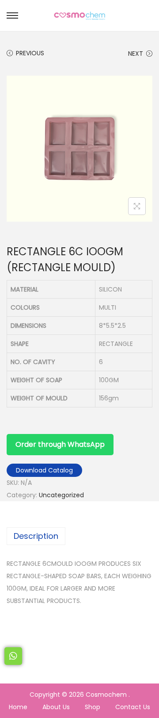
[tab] (79, 536)
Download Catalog (44, 470)
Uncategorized (61, 495)
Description (36, 535)
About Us (56, 707)
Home (18, 707)
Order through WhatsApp (60, 444)
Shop (92, 707)
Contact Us (132, 707)
